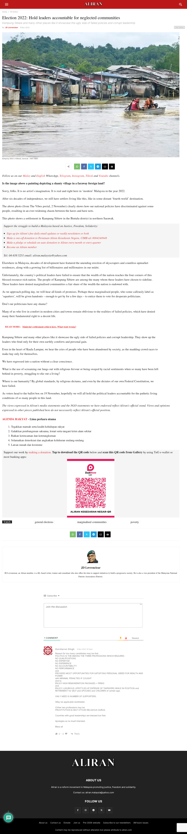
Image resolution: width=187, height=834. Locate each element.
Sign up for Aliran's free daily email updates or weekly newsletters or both (48, 233)
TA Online (14, 12)
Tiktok (89, 175)
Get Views (179, 27)
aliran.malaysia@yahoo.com (99, 792)
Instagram (78, 175)
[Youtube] (109, 810)
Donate (67, 822)
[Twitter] (91, 166)
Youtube (103, 175)
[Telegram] (98, 166)
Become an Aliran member (22, 247)
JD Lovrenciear (11, 27)
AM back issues (140, 822)
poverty (135, 521)
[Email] (105, 166)
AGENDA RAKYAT (14, 419)
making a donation (40, 452)
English (40, 175)
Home (4, 12)
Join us (76, 822)
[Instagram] (86, 810)
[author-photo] (90, 563)
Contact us (55, 822)
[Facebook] (84, 166)
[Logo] (93, 771)
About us (43, 822)
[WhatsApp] (77, 166)
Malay (26, 175)
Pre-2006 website (91, 822)
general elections (44, 521)
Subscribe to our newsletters (116, 822)
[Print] (112, 166)
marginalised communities (92, 521)
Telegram (64, 175)
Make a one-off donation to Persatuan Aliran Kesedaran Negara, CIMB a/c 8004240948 (57, 238)
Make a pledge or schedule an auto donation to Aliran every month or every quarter (54, 242)
